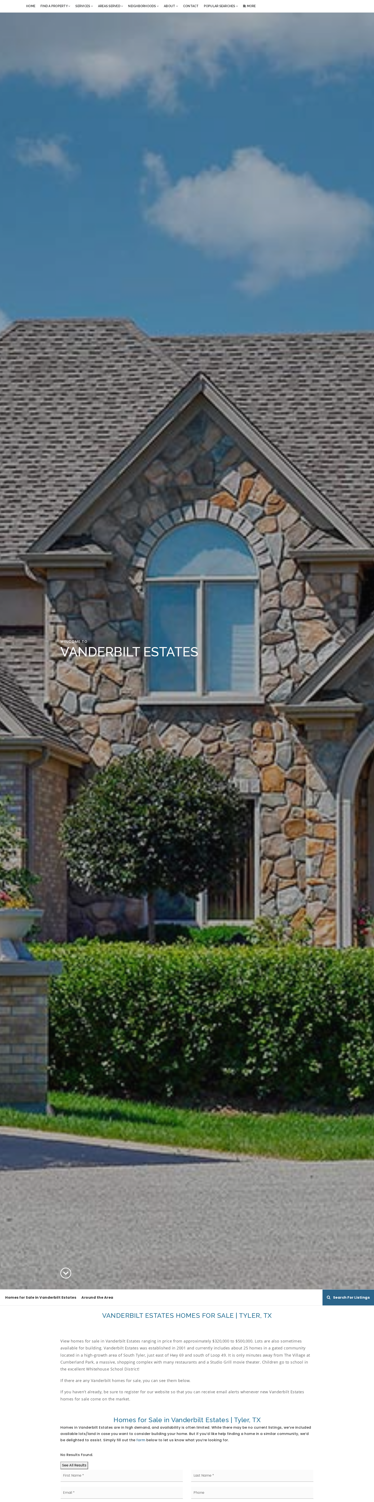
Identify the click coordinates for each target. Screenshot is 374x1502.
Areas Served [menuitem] (109, 6)
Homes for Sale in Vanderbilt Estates (40, 1297)
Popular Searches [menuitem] (220, 6)
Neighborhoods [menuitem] (142, 6)
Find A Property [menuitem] (54, 6)
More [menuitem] (251, 6)
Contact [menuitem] (191, 6)
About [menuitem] (170, 6)
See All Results (74, 1465)
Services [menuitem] (83, 6)
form (140, 1440)
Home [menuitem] (30, 6)
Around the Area (97, 1297)
